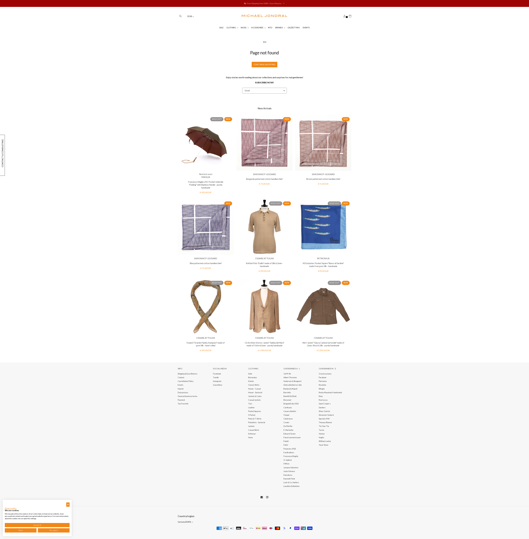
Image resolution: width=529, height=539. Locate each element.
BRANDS (279, 28)
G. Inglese (288, 460)
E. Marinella (288, 430)
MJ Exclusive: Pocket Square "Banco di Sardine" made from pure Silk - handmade (323, 264)
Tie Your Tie (324, 426)
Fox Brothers (289, 453)
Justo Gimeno (289, 471)
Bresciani (287, 400)
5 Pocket (251, 415)
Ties (250, 404)
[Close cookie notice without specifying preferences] (68, 504)
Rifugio (322, 389)
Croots (286, 422)
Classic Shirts (253, 385)
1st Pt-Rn (287, 374)
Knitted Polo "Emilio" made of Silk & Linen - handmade (264, 264)
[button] (180, 16)
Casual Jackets (254, 400)
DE (189, 16)
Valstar (322, 434)
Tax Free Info (183, 404)
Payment (181, 400)
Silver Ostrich (324, 411)
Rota (321, 396)
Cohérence (288, 419)
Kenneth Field (289, 479)
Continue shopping (264, 64)
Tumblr (216, 377)
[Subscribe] (284, 91)
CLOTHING (231, 28)
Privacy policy (10, 508)
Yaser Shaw (323, 445)
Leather (251, 408)
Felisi (286, 445)
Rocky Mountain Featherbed (330, 393)
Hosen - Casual (254, 389)
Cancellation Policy (185, 381)
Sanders (322, 408)
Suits (250, 374)
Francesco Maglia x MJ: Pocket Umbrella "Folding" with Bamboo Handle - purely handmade (205, 185)
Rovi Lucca (323, 400)
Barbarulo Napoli (290, 389)
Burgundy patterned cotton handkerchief (264, 179)
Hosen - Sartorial (255, 393)
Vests (250, 437)
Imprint (181, 389)
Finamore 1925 (290, 449)
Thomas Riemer (325, 422)
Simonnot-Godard (326, 415)
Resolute (322, 385)
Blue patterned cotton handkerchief (206, 263)
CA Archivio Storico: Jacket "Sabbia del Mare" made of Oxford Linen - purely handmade (264, 344)
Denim (251, 381)
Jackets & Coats (254, 396)
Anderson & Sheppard (292, 381)
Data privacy (183, 393)
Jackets (251, 426)
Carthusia (288, 408)
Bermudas (252, 377)
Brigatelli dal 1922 (291, 404)
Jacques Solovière (291, 468)
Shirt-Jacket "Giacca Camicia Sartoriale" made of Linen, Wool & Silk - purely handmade (323, 344)
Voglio (321, 437)
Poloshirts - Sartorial (256, 422)
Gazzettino (217, 385)
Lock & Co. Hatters (291, 482)
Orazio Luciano (325, 374)
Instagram (217, 381)
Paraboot (322, 377)
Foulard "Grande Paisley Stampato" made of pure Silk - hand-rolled (206, 344)
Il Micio (286, 464)
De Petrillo (288, 426)
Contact (181, 377)
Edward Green (289, 434)
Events (180, 385)
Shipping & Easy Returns (187, 374)
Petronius (323, 381)
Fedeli (286, 441)
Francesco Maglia (291, 456)
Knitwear (252, 434)
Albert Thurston (290, 377)
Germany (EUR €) (184, 522)
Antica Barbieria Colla (293, 385)
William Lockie (325, 441)
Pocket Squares (254, 411)
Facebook (217, 374)
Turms (321, 430)
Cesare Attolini (290, 411)
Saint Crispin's (324, 404)
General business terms (187, 396)
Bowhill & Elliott (290, 396)
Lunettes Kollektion (291, 486)
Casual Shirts (253, 430)
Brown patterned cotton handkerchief (323, 179)
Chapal (286, 415)
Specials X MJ (324, 419)
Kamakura (288, 475)
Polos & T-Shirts (254, 419)
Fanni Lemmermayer (292, 437)
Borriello (287, 393)
